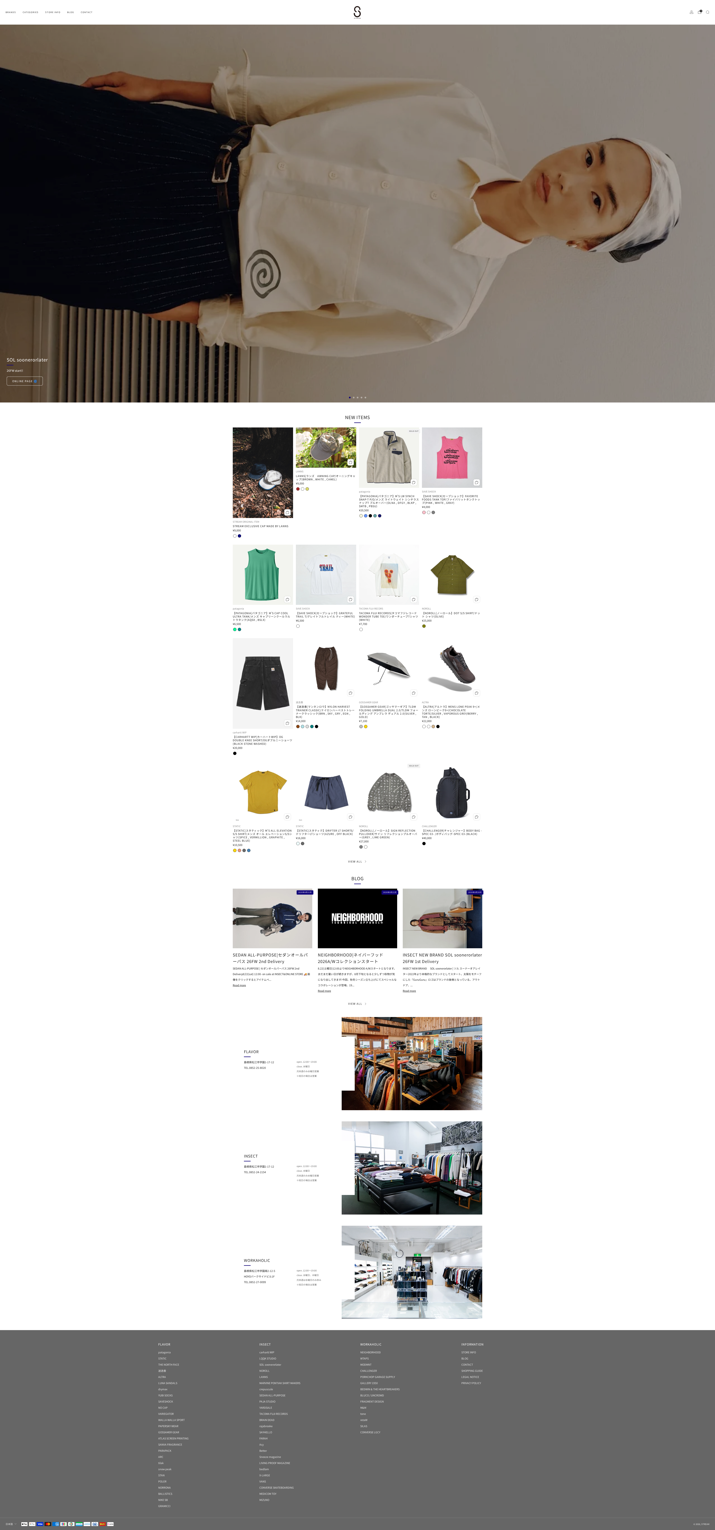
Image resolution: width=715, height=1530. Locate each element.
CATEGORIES (31, 12)
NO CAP (163, 1407)
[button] (350, 397)
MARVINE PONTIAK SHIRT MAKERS (279, 1383)
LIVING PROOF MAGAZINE (274, 1463)
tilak (161, 1463)
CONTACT (87, 12)
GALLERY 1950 (369, 1383)
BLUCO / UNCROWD (372, 1395)
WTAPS (364, 1358)
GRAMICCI (164, 1506)
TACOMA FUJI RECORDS (273, 1414)
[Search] (707, 12)
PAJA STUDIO (267, 1401)
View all (355, 861)
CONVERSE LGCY (370, 1432)
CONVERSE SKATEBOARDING (276, 1487)
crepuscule (266, 1389)
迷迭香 (162, 1371)
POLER (162, 1481)
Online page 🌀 (24, 381)
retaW (363, 1420)
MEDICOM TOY (267, 1494)
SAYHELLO (265, 1432)
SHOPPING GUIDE (472, 1371)
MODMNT (365, 1364)
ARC (160, 1457)
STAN (161, 1475)
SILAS (363, 1426)
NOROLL (264, 1371)
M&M (363, 1407)
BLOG (70, 12)
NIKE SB (163, 1500)
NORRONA (164, 1487)
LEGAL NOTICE (470, 1377)
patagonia (164, 1352)
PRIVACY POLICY (471, 1383)
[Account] (691, 12)
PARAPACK (164, 1450)
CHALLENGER (368, 1371)
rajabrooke (266, 1426)
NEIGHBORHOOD (370, 1352)
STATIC (162, 1358)
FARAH (263, 1438)
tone (363, 1414)
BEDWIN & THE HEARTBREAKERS (380, 1389)
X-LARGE (264, 1475)
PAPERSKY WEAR (168, 1426)
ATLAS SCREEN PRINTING (173, 1438)
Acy (261, 1444)
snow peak (164, 1469)
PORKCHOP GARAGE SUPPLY (377, 1377)
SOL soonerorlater (270, 1364)
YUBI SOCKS (165, 1395)
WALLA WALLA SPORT (171, 1420)
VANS (262, 1481)
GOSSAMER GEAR (168, 1432)
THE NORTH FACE (168, 1364)
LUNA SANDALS (167, 1383)
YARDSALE (265, 1407)
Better (263, 1450)
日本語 (9, 1524)
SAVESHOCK (165, 1401)
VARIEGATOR (166, 1414)
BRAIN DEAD (266, 1420)
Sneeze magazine (270, 1457)
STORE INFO (53, 12)
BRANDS (11, 12)
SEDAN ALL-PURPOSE (272, 1395)
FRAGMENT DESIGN (372, 1401)
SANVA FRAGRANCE (170, 1444)
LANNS (263, 1377)
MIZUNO (264, 1500)
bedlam (264, 1469)
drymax (162, 1389)
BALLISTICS (165, 1494)
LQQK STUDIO (267, 1358)
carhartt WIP (266, 1352)
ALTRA (162, 1377)
